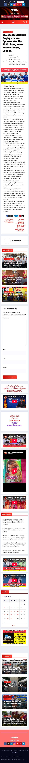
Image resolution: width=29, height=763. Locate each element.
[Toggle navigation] (13, 22)
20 (14, 615)
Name (4, 349)
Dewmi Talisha (18, 265)
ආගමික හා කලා (21, 759)
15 (21, 611)
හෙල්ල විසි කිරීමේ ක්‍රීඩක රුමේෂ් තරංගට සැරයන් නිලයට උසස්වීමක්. (13, 279)
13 (14, 611)
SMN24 (14, 10)
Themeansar (14, 752)
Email (4, 358)
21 (17, 615)
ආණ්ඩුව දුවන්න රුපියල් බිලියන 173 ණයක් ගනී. (9, 221)
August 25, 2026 (10, 706)
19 (11, 615)
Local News (7, 664)
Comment (6, 318)
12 (11, 611)
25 (8, 618)
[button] (24, 22)
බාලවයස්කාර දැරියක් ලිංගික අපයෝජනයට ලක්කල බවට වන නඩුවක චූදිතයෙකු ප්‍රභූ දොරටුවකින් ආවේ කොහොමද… (14, 544)
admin (12, 55)
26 (11, 618)
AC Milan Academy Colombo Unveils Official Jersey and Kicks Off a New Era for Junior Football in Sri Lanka (19, 225)
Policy (15, 759)
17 (4, 615)
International (4, 759)
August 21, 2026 (10, 723)
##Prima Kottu (22, 62)
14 (18, 611)
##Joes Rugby (13, 62)
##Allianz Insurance (14, 59)
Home (2, 756)
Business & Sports (7, 31)
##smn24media (20, 64)
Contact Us (19, 756)
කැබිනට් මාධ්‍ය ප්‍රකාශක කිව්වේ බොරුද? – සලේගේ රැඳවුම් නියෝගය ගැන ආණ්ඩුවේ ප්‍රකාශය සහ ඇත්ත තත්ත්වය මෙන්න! (14, 537)
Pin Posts (10, 759)
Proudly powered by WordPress (9, 750)
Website (5, 367)
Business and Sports (10, 756)
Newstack (23, 750)
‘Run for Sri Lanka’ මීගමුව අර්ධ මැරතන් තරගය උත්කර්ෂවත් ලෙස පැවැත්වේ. (14, 296)
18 (8, 615)
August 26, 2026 (10, 671)
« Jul (13, 625)
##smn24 (12, 64)
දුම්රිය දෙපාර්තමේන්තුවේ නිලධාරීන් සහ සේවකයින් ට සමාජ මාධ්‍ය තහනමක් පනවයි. (14, 529)
